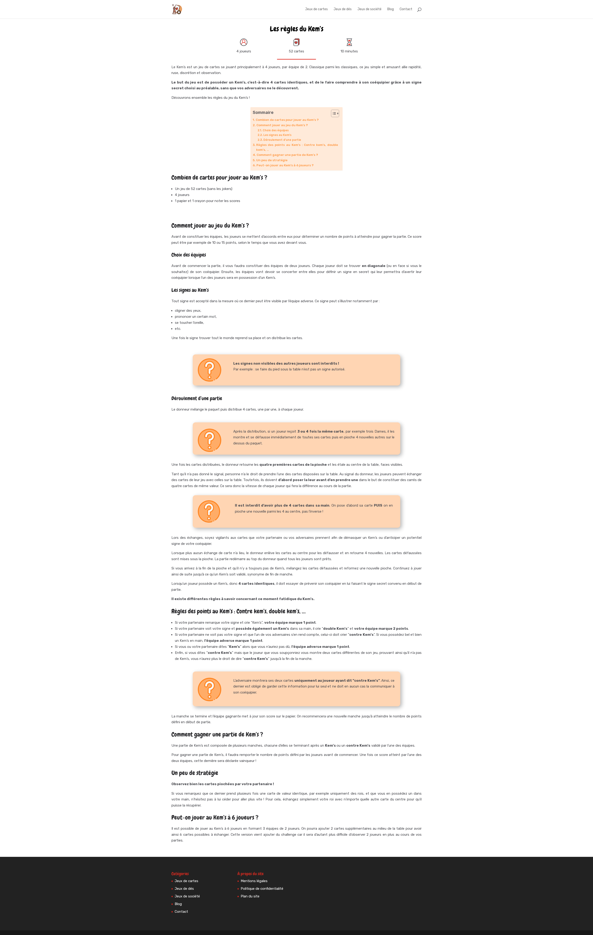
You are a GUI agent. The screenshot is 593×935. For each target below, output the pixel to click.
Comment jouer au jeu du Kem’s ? (282, 125)
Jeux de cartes (316, 9)
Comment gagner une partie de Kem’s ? (287, 155)
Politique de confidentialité (262, 889)
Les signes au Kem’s (277, 135)
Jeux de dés (343, 9)
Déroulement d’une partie (282, 139)
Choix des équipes (275, 130)
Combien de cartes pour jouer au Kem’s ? (287, 120)
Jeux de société (369, 9)
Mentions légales (254, 881)
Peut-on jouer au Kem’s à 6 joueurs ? (285, 165)
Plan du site (250, 896)
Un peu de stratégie (271, 160)
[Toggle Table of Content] (333, 113)
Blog (390, 9)
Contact (406, 9)
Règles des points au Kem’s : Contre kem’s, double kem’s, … (297, 147)
